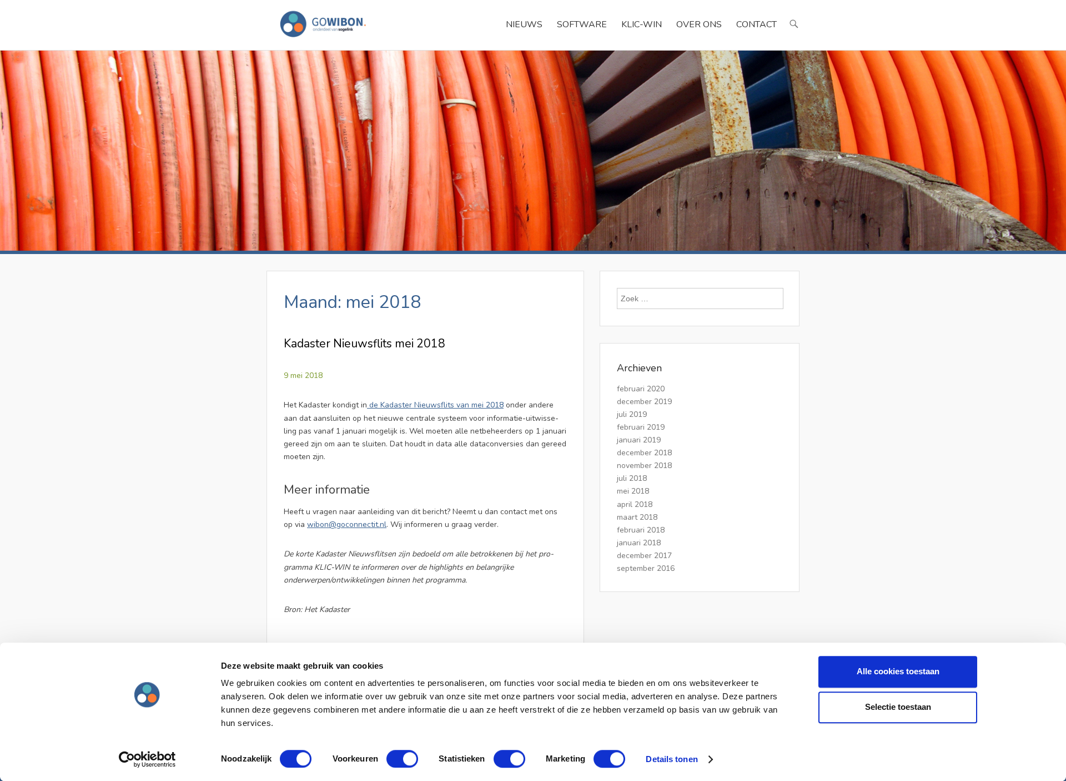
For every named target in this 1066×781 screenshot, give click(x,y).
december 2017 (644, 555)
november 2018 (644, 465)
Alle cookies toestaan (898, 671)
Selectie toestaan (898, 707)
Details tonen (671, 759)
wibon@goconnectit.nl (346, 524)
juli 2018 (632, 478)
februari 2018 (641, 530)
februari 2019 (641, 427)
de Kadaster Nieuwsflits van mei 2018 (435, 405)
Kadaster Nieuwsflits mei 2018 (364, 343)
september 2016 (646, 568)
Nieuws (524, 24)
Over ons (699, 24)
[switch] (402, 759)
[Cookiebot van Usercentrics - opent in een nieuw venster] (147, 759)
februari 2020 (641, 389)
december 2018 (644, 452)
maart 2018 (637, 517)
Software (582, 24)
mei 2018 (633, 491)
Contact (756, 24)
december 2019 (644, 401)
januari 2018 (639, 543)
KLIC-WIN (641, 24)
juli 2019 (632, 414)
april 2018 (634, 504)
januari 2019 (639, 440)
